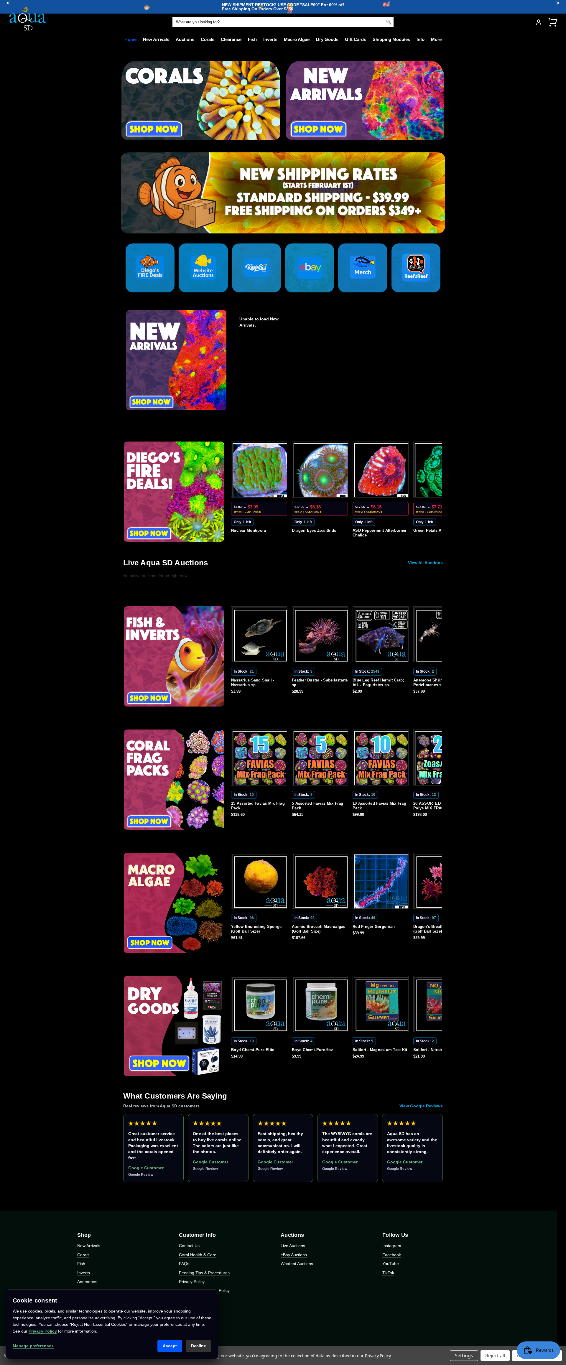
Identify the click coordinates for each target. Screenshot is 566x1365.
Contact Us (189, 1245)
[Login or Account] (539, 22)
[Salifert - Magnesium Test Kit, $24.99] (321, 1005)
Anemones (87, 1281)
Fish (252, 39)
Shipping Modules (391, 39)
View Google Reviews (421, 1106)
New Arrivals (156, 39)
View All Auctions (425, 562)
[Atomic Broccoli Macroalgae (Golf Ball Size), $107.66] (260, 882)
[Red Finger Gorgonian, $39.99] (321, 882)
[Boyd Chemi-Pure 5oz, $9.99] (260, 1005)
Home (130, 39)
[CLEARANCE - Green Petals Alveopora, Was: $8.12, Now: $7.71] (382, 471)
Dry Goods (327, 39)
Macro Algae (297, 39)
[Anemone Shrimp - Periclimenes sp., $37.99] (382, 635)
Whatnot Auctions (297, 1263)
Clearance (231, 39)
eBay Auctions (294, 1254)
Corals (207, 39)
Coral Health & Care (197, 1254)
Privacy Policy (192, 1281)
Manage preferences (33, 1345)
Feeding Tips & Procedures (204, 1272)
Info (420, 39)
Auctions (185, 39)
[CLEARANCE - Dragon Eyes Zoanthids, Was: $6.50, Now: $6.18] (260, 471)
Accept (170, 1345)
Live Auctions (293, 1245)
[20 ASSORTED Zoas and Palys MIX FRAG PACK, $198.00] (382, 759)
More (436, 39)
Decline (198, 1345)
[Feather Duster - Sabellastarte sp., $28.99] (260, 635)
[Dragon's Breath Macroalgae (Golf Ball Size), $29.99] (382, 882)
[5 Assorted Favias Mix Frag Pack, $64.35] (260, 759)
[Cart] (553, 22)
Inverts (270, 39)
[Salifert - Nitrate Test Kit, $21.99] (382, 1005)
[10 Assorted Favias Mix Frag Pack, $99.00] (321, 759)
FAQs (184, 1263)
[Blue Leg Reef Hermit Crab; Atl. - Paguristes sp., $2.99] (321, 635)
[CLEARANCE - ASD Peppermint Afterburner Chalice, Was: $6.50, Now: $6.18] (321, 471)
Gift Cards (355, 39)
